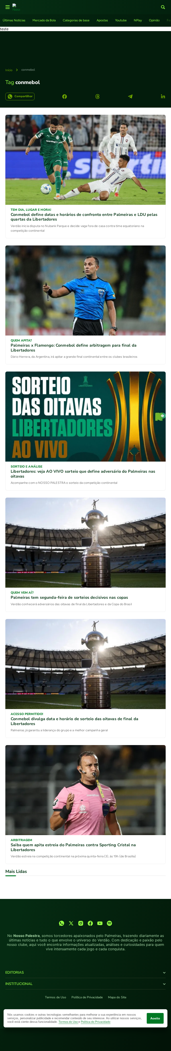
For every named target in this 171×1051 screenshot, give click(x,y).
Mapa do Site (117, 997)
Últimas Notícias (14, 20)
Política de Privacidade (87, 997)
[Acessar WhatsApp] (62, 923)
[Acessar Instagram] (81, 923)
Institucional (19, 983)
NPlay (138, 20)
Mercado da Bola (44, 20)
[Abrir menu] (7, 7)
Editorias (14, 972)
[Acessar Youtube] (100, 923)
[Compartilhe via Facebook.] (64, 96)
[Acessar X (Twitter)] (71, 923)
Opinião (154, 20)
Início (8, 70)
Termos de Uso (55, 997)
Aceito (155, 1018)
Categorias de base (76, 20)
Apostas (102, 20)
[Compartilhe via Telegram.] (130, 96)
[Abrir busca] (163, 7)
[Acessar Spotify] (109, 923)
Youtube (121, 20)
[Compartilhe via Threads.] (97, 96)
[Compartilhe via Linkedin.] (163, 96)
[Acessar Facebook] (90, 923)
